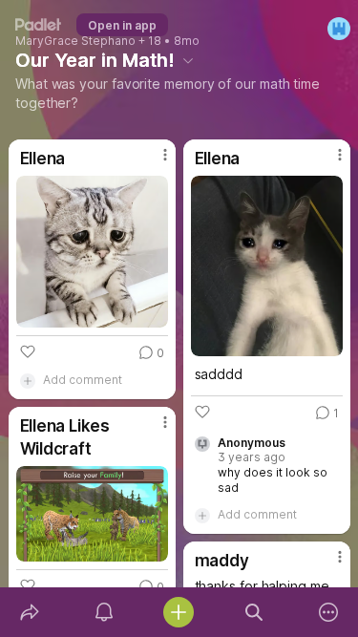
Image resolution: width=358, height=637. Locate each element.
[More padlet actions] (328, 612)
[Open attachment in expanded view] (92, 252)
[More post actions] (153, 162)
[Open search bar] (254, 612)
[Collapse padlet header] (188, 60)
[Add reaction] (27, 351)
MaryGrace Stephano (75, 41)
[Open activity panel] (104, 612)
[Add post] (178, 612)
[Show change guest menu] (338, 29)
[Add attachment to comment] (28, 380)
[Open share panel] (29, 612)
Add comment (82, 379)
